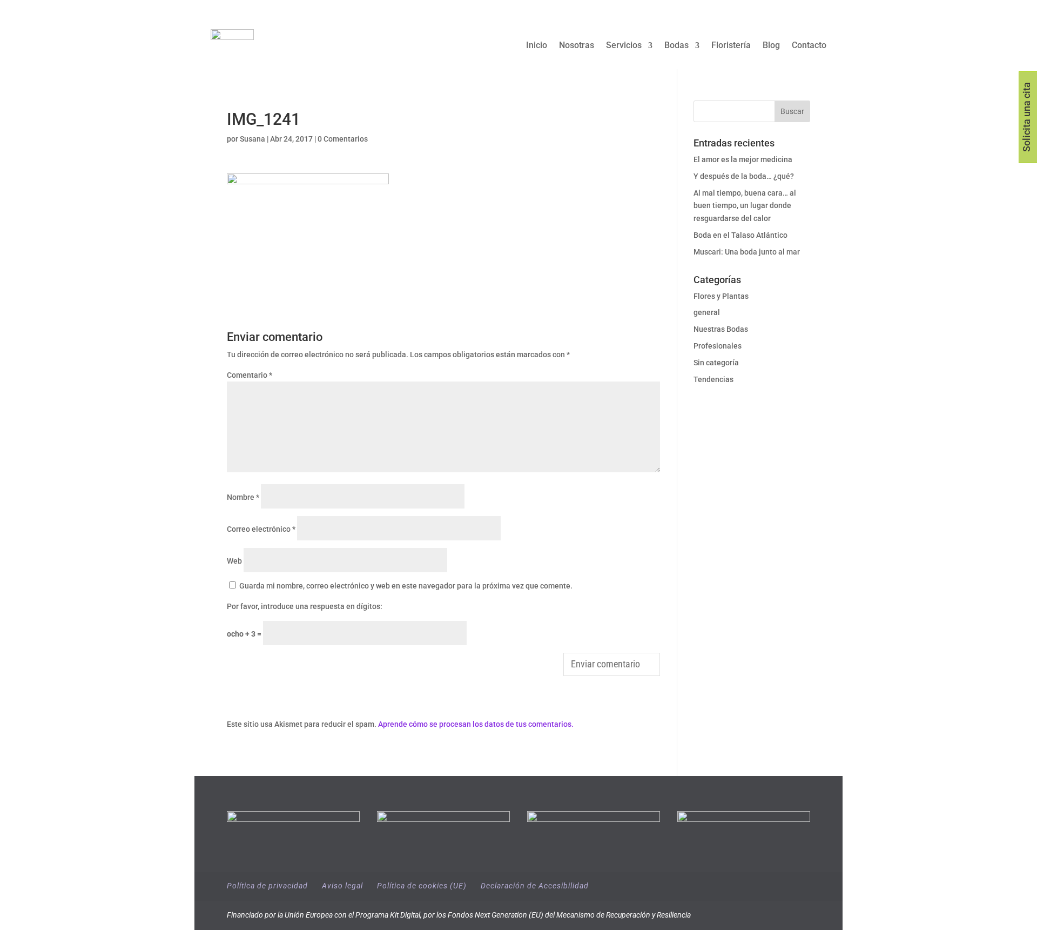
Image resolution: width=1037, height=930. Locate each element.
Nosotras (576, 46)
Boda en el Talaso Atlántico (740, 235)
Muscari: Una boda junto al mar (746, 251)
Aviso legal (342, 885)
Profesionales (717, 346)
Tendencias (713, 379)
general (706, 312)
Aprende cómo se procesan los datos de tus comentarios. (476, 724)
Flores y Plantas (721, 296)
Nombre (243, 497)
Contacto (809, 46)
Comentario (249, 375)
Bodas (676, 46)
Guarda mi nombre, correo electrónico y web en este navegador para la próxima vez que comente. (406, 585)
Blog (771, 46)
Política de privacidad (267, 885)
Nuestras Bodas (720, 329)
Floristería (731, 46)
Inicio (536, 46)
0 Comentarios (343, 139)
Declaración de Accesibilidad (535, 885)
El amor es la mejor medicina (743, 159)
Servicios (624, 46)
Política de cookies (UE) (422, 885)
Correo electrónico (261, 529)
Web (234, 561)
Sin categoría (716, 362)
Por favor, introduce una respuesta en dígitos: (304, 606)
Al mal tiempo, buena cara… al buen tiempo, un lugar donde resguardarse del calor (744, 206)
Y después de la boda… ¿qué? (743, 176)
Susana (252, 139)
